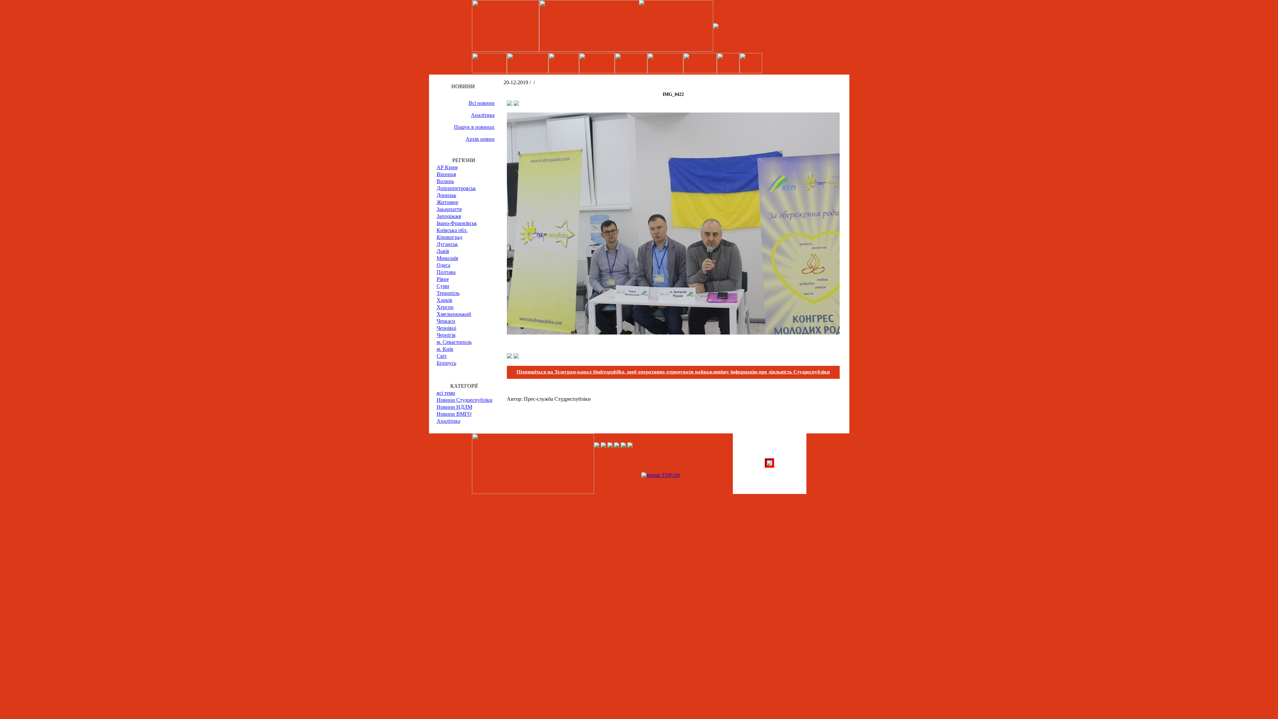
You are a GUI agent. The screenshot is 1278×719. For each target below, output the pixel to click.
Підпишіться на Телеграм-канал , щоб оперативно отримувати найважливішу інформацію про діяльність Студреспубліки (673, 371)
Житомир (447, 202)
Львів (443, 251)
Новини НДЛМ (454, 407)
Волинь (445, 181)
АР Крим (447, 167)
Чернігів (446, 335)
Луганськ (447, 244)
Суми (443, 286)
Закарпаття (449, 209)
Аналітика (483, 115)
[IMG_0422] (673, 333)
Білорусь (446, 363)
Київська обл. (452, 230)
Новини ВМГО (454, 414)
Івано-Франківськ (457, 223)
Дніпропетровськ (456, 188)
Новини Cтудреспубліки (465, 400)
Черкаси (446, 321)
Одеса (443, 265)
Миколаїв (447, 258)
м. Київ (445, 349)
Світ (442, 356)
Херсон (445, 307)
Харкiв (444, 300)
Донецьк (446, 195)
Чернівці (446, 328)
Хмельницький (454, 314)
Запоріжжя (449, 216)
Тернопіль (448, 293)
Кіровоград (449, 237)
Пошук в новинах (474, 127)
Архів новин (480, 139)
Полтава (446, 272)
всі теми (446, 393)
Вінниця (446, 174)
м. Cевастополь (454, 342)
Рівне (443, 279)
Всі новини (482, 103)
